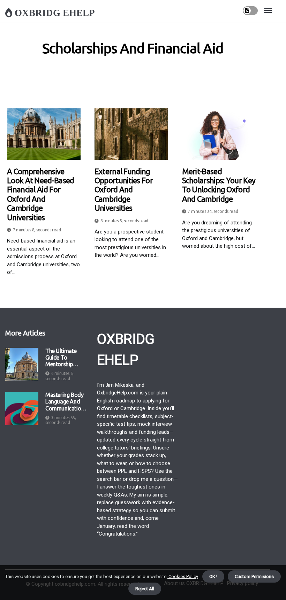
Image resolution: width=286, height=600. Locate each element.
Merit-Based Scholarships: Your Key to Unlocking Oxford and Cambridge (219, 185)
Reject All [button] (144, 588)
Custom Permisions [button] (254, 576)
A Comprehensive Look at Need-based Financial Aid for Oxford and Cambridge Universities (40, 194)
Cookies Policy (182, 576)
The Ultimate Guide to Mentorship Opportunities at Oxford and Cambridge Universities (65, 358)
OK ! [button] (213, 576)
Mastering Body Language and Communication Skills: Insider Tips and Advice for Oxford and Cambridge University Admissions (65, 402)
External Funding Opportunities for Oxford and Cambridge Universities (124, 190)
